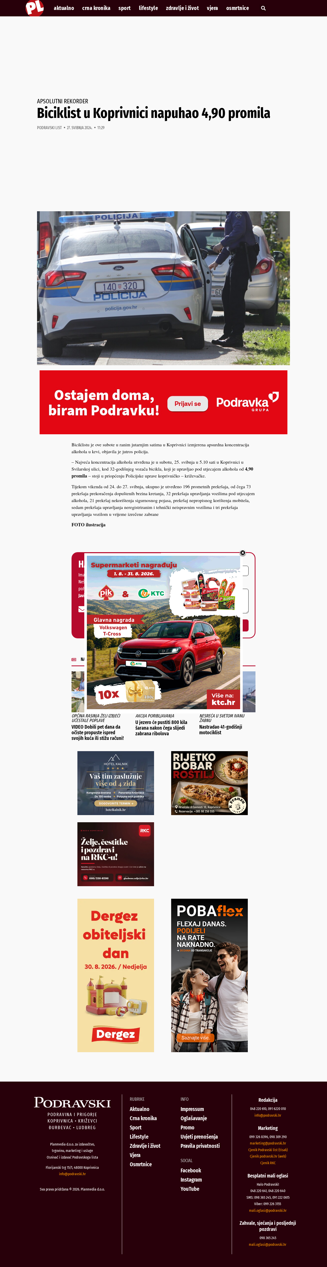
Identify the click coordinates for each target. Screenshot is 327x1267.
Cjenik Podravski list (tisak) (268, 1150)
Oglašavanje (194, 1118)
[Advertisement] (163, 57)
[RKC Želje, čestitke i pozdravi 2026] (115, 884)
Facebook (191, 1170)
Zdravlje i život (182, 8)
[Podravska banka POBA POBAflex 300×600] (209, 1050)
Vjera (212, 8)
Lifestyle (148, 8)
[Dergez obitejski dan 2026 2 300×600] (115, 1050)
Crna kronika (96, 8)
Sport (125, 8)
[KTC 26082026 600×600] (163, 707)
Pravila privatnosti (200, 1145)
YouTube (190, 1188)
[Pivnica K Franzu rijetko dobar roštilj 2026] (209, 813)
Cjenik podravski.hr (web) (268, 1156)
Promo (187, 1127)
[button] (263, 8)
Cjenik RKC (268, 1163)
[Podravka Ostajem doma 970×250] (163, 432)
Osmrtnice (237, 8)
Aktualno (64, 8)
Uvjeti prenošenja (199, 1136)
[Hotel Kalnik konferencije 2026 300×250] (115, 813)
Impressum (192, 1109)
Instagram (191, 1179)
